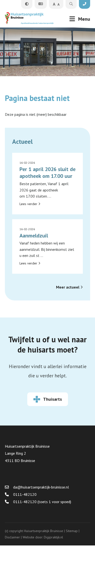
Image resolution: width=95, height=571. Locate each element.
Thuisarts (52, 399)
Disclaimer (12, 537)
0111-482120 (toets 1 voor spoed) (41, 501)
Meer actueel (68, 287)
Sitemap (72, 531)
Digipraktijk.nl (53, 537)
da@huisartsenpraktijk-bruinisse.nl (40, 487)
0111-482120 (24, 494)
